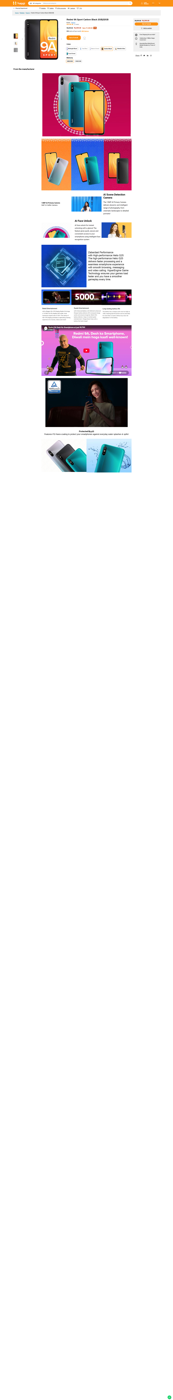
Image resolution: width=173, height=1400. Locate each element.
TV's (80, 8)
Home (17, 13)
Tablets (51, 8)
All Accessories (61, 8)
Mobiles (43, 8)
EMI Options (85, 31)
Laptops (72, 8)
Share (137, 55)
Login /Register (146, 3)
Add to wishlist (147, 28)
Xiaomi (28, 13)
